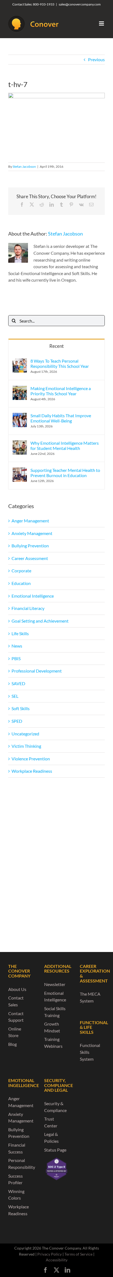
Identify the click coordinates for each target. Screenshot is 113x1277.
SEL (15, 696)
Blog (12, 1044)
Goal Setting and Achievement (40, 620)
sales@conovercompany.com (80, 4)
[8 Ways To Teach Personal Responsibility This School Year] (20, 361)
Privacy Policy (49, 1254)
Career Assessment (30, 558)
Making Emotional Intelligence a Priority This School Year (60, 391)
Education (21, 583)
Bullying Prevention (30, 545)
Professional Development (37, 670)
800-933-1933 (43, 4)
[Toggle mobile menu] (102, 23)
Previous (96, 59)
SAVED (18, 683)
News (17, 645)
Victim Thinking (26, 746)
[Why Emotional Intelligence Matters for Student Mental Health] (20, 443)
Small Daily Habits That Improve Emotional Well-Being (60, 418)
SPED (17, 721)
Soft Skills (21, 708)
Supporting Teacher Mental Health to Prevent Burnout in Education (65, 472)
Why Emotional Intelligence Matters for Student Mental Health (64, 445)
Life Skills (20, 633)
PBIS (16, 658)
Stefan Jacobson (24, 166)
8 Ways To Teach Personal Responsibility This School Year (59, 363)
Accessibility (56, 1260)
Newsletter (54, 984)
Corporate (21, 570)
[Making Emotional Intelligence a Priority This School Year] (20, 388)
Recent (56, 346)
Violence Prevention (31, 758)
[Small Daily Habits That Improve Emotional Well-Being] (20, 416)
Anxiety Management (32, 533)
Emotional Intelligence (33, 595)
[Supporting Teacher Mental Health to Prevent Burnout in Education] (20, 470)
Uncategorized (25, 733)
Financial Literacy (28, 608)
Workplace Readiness (32, 771)
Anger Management (30, 520)
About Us (17, 989)
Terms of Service (78, 1254)
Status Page (55, 1149)
